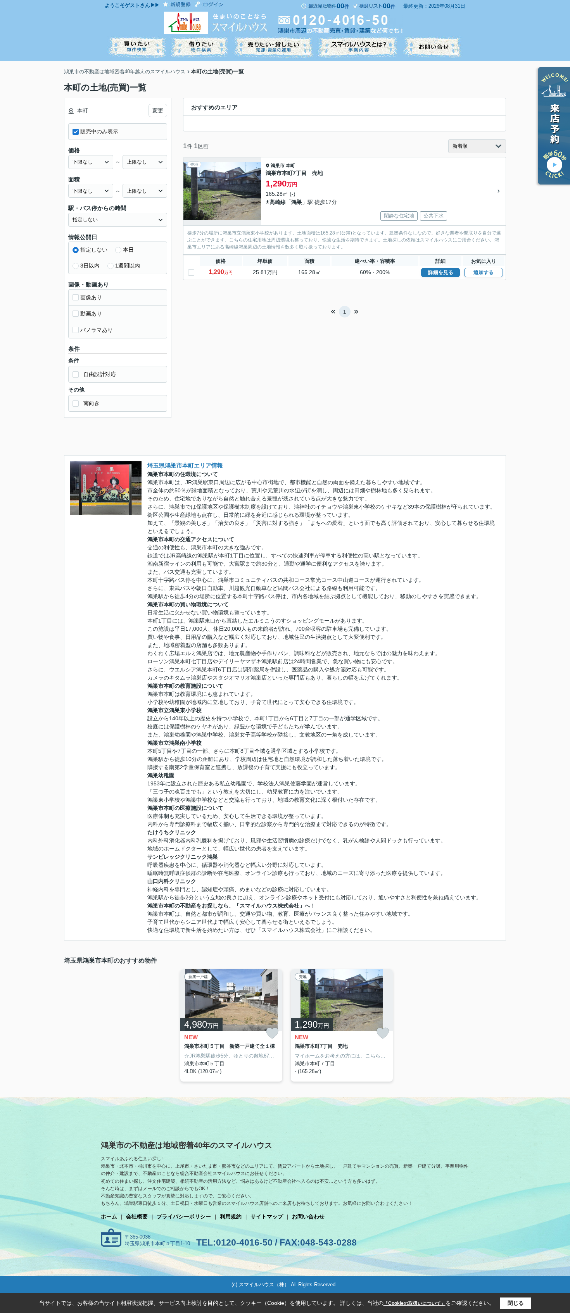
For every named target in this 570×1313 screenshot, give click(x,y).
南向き (91, 403)
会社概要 (137, 1216)
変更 (157, 110)
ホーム (109, 1216)
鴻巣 (296, 202)
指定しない (93, 250)
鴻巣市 (278, 165)
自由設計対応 (99, 374)
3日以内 (90, 265)
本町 (290, 165)
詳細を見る (440, 272)
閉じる (516, 1303)
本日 (128, 250)
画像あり (91, 297)
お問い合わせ (308, 1216)
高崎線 (277, 202)
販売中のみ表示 (99, 131)
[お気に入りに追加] (272, 1033)
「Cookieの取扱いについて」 (414, 1303)
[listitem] (229, 1025)
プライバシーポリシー (184, 1216)
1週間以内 (127, 265)
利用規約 (231, 1216)
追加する (483, 272)
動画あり (91, 314)
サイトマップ (266, 1216)
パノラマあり (96, 330)
